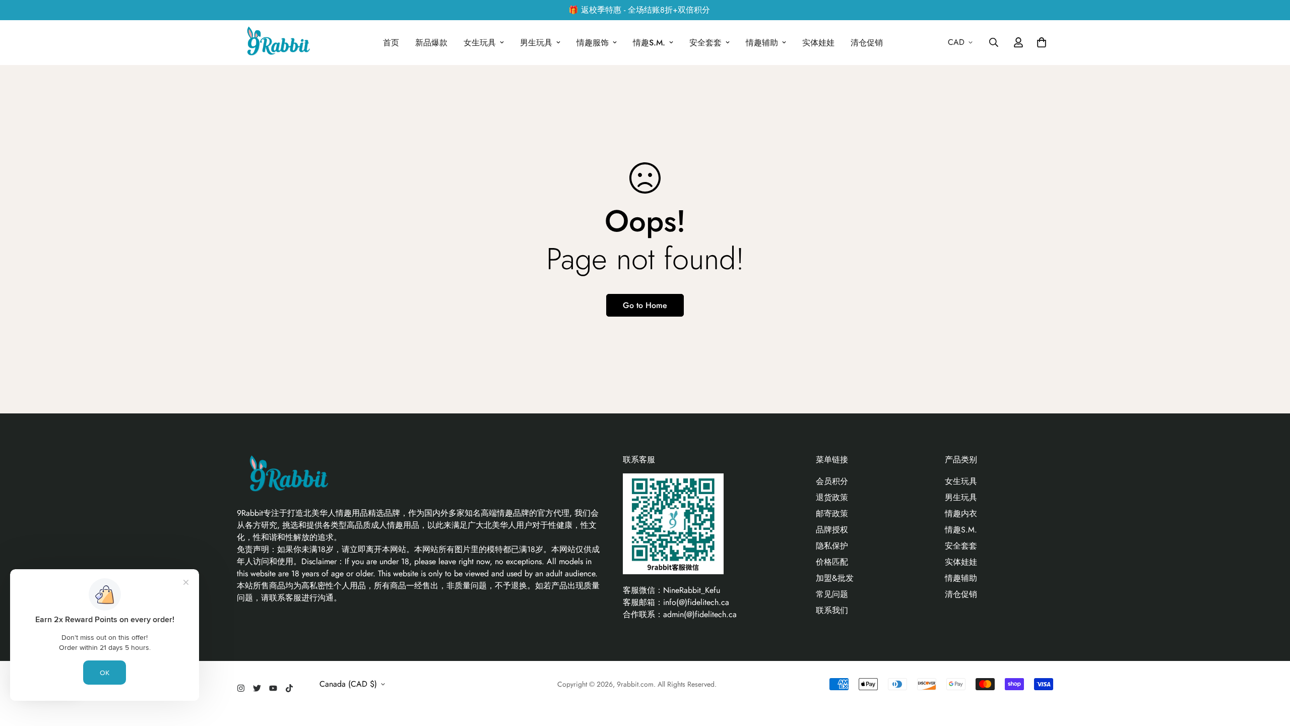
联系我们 (832, 610)
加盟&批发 (835, 578)
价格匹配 (832, 562)
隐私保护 (832, 546)
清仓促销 (867, 42)
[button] (1039, 42)
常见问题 (832, 594)
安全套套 (705, 42)
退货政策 (832, 497)
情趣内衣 (961, 513)
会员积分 (832, 481)
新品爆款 (431, 42)
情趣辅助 (762, 42)
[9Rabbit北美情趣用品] (277, 42)
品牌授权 (832, 529)
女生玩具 (480, 42)
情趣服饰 (592, 42)
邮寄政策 (832, 513)
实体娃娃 (818, 42)
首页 (391, 42)
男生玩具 (536, 42)
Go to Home (645, 305)
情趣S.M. (649, 42)
